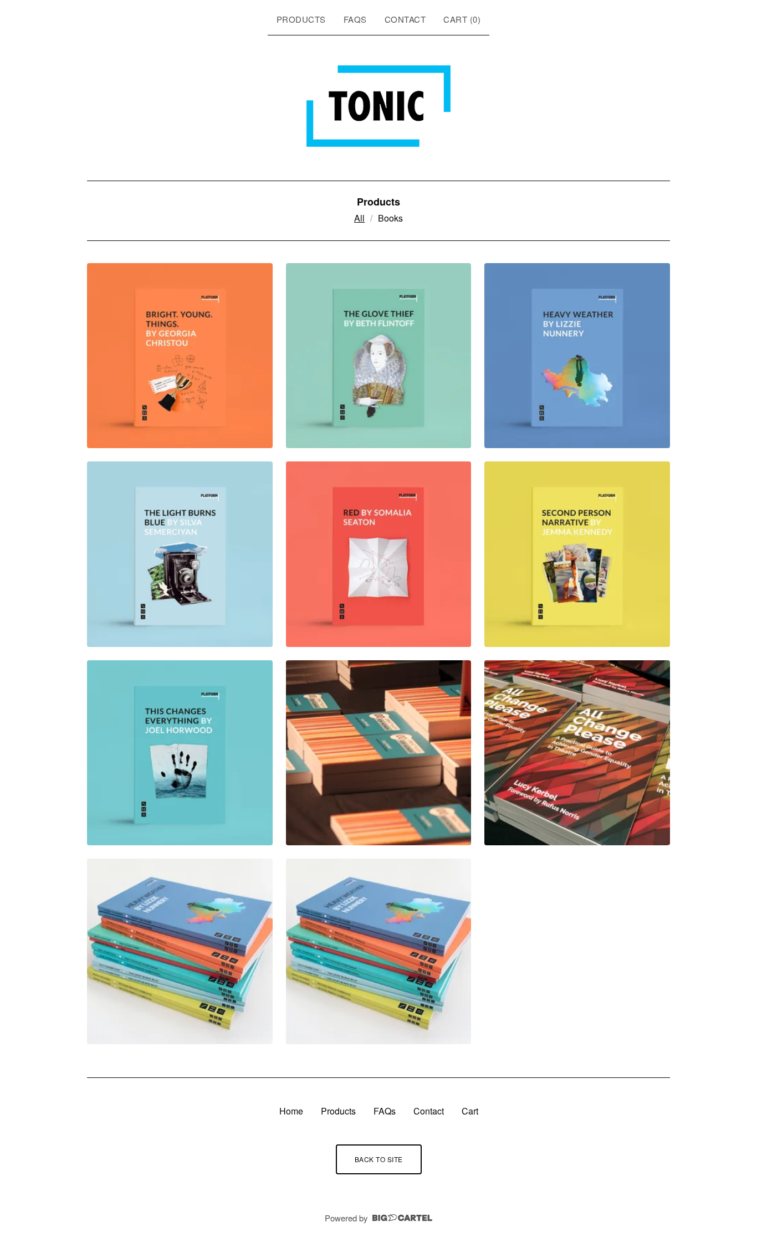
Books (390, 218)
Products (301, 19)
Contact (405, 19)
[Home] (378, 106)
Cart (470, 1111)
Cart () (461, 19)
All (359, 218)
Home (291, 1111)
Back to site (379, 1159)
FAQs (355, 19)
